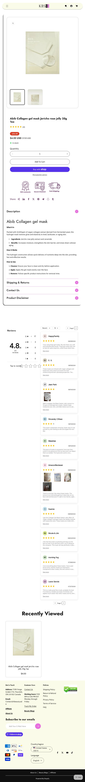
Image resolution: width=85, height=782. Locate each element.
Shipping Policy (49, 689)
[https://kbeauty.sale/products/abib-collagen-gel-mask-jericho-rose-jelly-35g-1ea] (23, 199)
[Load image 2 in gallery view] (35, 97)
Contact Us (28, 689)
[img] (16, 127)
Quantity (14, 148)
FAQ (44, 707)
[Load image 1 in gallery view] (17, 97)
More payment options (40, 174)
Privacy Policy (48, 700)
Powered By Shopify (42, 778)
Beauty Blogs (43, 773)
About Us (33, 773)
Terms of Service (49, 703)
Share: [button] (13, 199)
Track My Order (30, 706)
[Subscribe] (38, 726)
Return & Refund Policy (49, 694)
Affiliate (53, 773)
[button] (7, 6)
